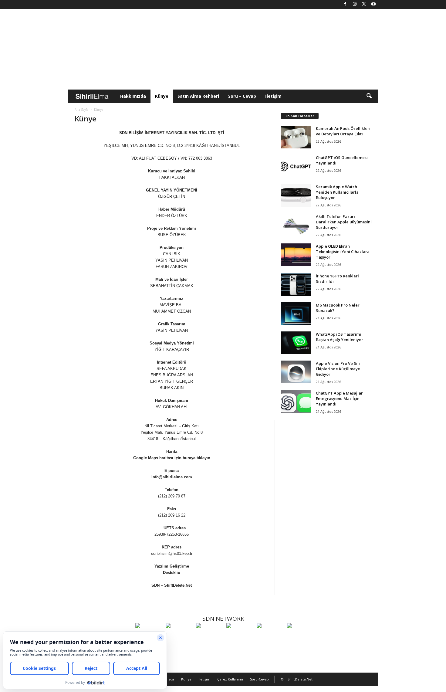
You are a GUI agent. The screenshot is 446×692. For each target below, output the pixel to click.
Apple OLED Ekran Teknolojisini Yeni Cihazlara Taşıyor (343, 251)
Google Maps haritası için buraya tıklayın (171, 458)
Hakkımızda (133, 96)
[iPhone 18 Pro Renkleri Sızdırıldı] (296, 284)
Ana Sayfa (81, 109)
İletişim (273, 96)
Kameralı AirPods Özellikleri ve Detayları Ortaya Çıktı (343, 131)
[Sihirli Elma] (179, 636)
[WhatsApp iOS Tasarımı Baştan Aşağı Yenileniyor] (296, 342)
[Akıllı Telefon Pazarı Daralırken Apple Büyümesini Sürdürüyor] (296, 225)
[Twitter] (364, 4)
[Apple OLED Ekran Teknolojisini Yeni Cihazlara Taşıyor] (296, 254)
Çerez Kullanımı (230, 679)
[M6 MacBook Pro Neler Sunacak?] (296, 313)
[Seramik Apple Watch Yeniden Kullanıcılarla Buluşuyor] (296, 195)
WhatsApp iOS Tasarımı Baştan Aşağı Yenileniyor (339, 336)
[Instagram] (354, 4)
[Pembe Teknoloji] (270, 636)
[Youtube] (373, 4)
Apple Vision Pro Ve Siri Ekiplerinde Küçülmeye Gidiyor (338, 369)
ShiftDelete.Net (178, 585)
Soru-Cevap (259, 679)
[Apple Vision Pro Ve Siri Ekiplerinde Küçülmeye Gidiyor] (296, 372)
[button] (369, 96)
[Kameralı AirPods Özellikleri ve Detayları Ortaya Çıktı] (296, 137)
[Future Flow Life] (300, 636)
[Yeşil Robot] (209, 636)
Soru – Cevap (242, 96)
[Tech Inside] (240, 636)
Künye (161, 96)
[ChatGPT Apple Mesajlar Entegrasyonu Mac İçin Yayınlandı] (296, 401)
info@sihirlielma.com (171, 477)
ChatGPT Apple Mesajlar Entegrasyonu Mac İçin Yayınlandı (339, 398)
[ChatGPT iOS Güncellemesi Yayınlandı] (296, 166)
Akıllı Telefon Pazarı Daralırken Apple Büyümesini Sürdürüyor (344, 222)
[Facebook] (345, 4)
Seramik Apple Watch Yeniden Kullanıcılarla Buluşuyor (337, 192)
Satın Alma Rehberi (198, 96)
